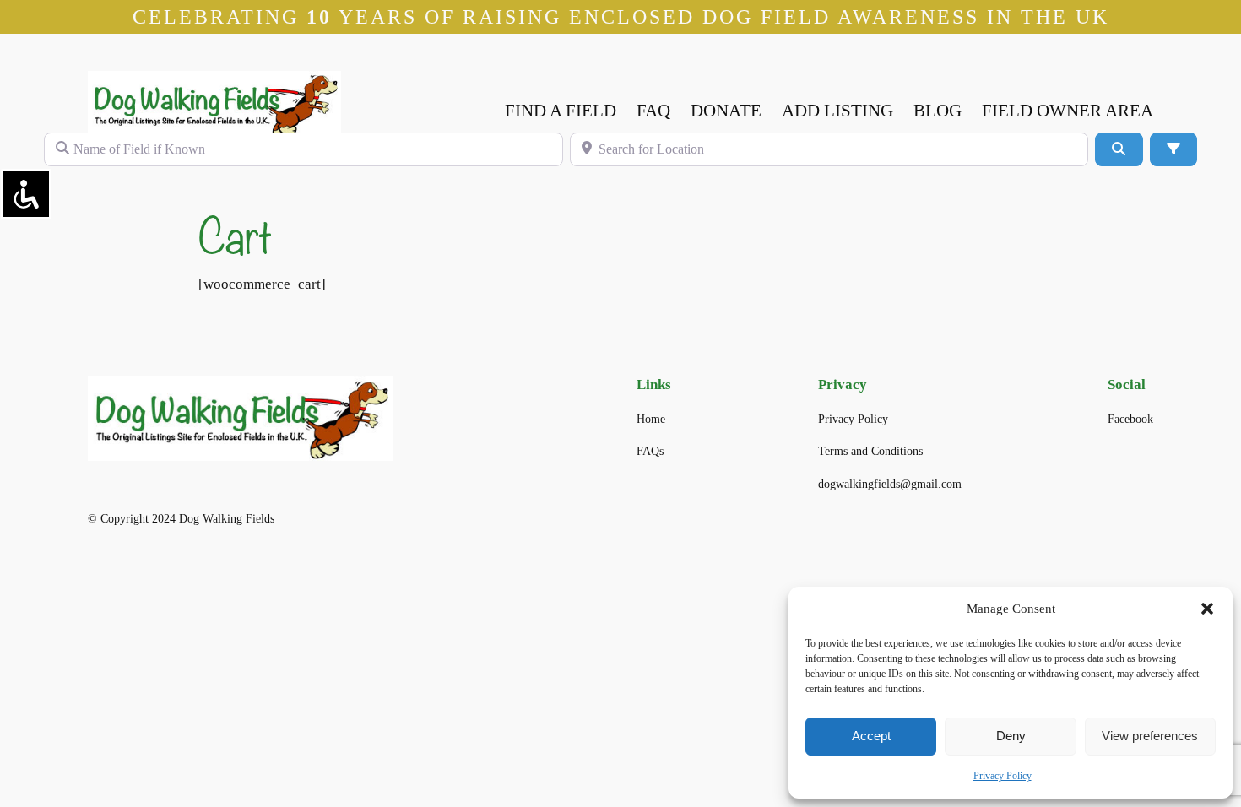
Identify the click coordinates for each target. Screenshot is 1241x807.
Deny (1011, 735)
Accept (871, 735)
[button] (1207, 608)
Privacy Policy (1002, 776)
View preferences (1150, 735)
